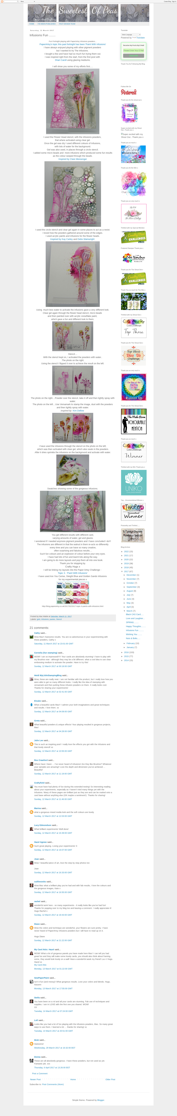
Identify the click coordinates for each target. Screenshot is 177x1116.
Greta (37, 721)
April (129, 607)
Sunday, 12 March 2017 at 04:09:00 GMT (53, 711)
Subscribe (133, 56)
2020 (126, 559)
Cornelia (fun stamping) (45, 653)
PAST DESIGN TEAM (67, 24)
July (129, 595)
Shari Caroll (61, 60)
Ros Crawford (41, 760)
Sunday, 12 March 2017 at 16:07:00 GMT (53, 850)
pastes (52, 619)
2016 (126, 652)
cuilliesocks (40, 881)
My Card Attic (40, 965)
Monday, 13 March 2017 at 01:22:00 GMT (53, 969)
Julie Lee (38, 740)
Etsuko (37, 701)
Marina (37, 808)
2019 (126, 563)
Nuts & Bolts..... (133, 638)
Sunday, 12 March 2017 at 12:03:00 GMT (53, 816)
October (131, 583)
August (130, 591)
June (129, 599)
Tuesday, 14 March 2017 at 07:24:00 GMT (53, 1011)
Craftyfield (39, 783)
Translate (140, 38)
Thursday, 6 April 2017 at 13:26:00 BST (52, 1067)
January (130, 647)
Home (73, 1079)
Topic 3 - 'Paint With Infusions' (72, 573)
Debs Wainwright (86, 239)
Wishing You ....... (134, 634)
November (132, 579)
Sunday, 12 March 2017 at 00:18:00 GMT (53, 666)
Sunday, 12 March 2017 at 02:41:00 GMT (53, 692)
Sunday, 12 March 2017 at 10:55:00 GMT (53, 751)
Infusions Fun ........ (135, 630)
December (132, 575)
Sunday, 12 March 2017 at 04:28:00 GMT (53, 731)
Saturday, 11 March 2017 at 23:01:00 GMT (53, 644)
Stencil (59, 619)
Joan (36, 859)
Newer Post (35, 1079)
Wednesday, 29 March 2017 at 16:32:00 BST (54, 1048)
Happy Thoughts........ (136, 626)
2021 (126, 555)
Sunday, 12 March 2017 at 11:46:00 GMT (53, 799)
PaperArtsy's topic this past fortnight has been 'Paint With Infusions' (73, 44)
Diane (37, 924)
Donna (37, 1057)
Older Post (110, 1079)
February (131, 643)
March (130, 611)
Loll (36, 1020)
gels (38, 619)
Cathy (37, 633)
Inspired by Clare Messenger (72, 159)
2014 (126, 660)
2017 (126, 571)
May (129, 603)
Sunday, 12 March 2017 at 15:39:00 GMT (53, 833)
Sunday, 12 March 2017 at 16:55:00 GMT (53, 892)
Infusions (45, 619)
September (132, 587)
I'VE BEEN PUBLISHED (47, 24)
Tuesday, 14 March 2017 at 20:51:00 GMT (53, 1031)
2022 (126, 551)
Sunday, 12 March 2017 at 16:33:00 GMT (53, 872)
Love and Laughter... (135, 618)
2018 (126, 567)
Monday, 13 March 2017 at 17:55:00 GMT (53, 988)
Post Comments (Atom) (53, 1084)
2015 (126, 656)
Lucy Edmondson (42, 825)
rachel (37, 901)
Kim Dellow (78, 410)
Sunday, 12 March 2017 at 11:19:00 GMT (53, 774)
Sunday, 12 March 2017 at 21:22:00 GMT (53, 940)
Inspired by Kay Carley (61, 239)
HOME (31, 24)
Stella (37, 998)
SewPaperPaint (41, 978)
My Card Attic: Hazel (44, 949)
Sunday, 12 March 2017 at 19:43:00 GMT (53, 915)
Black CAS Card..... (135, 614)
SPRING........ (132, 622)
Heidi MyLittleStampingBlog (48, 675)
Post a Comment (40, 1073)
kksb (36, 1040)
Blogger (100, 1100)
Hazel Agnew (40, 842)
